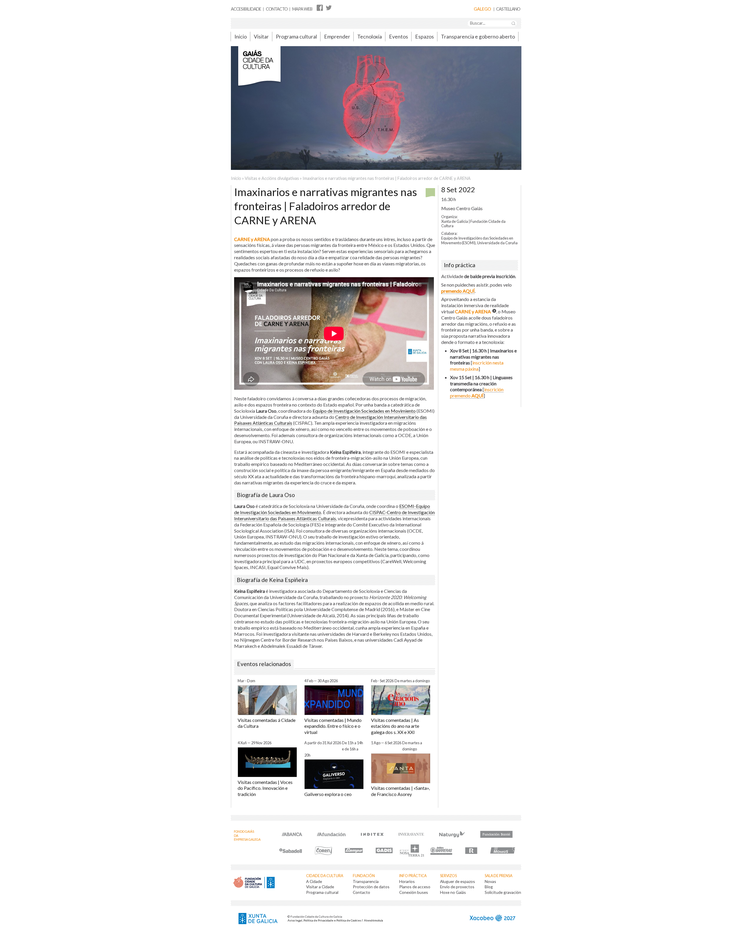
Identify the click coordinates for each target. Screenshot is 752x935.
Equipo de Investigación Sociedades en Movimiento (364, 411)
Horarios (407, 881)
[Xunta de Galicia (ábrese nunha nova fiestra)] (259, 919)
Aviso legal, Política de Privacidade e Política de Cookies (324, 920)
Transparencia (366, 881)
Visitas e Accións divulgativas (272, 178)
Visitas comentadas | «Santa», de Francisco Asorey (400, 791)
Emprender (337, 37)
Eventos (398, 37)
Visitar (261, 37)
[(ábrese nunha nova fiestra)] (292, 834)
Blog (489, 886)
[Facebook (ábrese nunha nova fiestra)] (320, 7)
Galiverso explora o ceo (328, 794)
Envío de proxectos (457, 886)
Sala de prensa (498, 876)
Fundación (364, 876)
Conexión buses (413, 892)
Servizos (448, 876)
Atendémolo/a (373, 920)
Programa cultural (296, 37)
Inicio (240, 37)
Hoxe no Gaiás (453, 892)
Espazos (424, 37)
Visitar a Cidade (320, 886)
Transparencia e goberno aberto (478, 37)
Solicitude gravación (503, 892)
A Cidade (314, 881)
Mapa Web (302, 8)
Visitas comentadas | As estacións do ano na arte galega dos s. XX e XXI (395, 726)
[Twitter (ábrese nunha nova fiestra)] (328, 7)
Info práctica (413, 876)
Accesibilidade (246, 8)
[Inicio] (259, 69)
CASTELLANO (508, 9)
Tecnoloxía (369, 37)
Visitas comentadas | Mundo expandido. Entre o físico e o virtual (333, 726)
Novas (490, 881)
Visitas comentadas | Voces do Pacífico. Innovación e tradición (265, 788)
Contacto (277, 8)
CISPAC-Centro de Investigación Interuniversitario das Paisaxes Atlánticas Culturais (334, 515)
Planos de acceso (414, 886)
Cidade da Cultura (324, 876)
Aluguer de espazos (457, 881)
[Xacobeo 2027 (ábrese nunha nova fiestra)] (492, 918)
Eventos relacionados (264, 664)
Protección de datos (371, 886)
